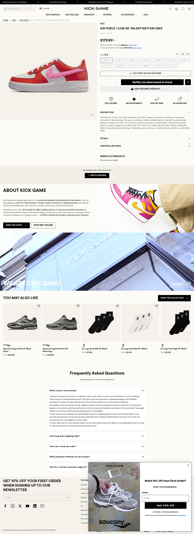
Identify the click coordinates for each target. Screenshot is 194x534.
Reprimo (84, 510)
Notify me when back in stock (152, 82)
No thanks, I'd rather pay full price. (166, 512)
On (82, 506)
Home (5, 20)
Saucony (84, 519)
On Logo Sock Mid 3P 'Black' (94, 348)
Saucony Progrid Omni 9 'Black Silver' (17, 350)
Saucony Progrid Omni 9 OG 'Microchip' (55, 350)
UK (177, 54)
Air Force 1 (24, 20)
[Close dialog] (188, 465)
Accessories (127, 14)
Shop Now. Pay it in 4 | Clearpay (91, 2)
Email (145, 492)
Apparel (107, 14)
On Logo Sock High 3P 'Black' (173, 348)
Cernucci (85, 489)
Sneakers (89, 14)
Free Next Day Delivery (48, 2)
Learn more (132, 45)
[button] (91, 14)
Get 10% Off (165, 505)
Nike (14, 20)
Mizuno (84, 502)
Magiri (83, 498)
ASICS (84, 485)
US (182, 54)
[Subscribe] (67, 497)
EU (188, 54)
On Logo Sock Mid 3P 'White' (134, 348)
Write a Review (99, 176)
